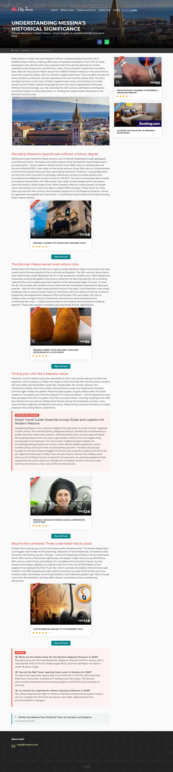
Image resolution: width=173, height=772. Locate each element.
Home (54, 10)
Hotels (117, 10)
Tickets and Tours (86, 10)
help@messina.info (27, 744)
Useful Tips (104, 10)
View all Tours (61, 257)
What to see (67, 10)
